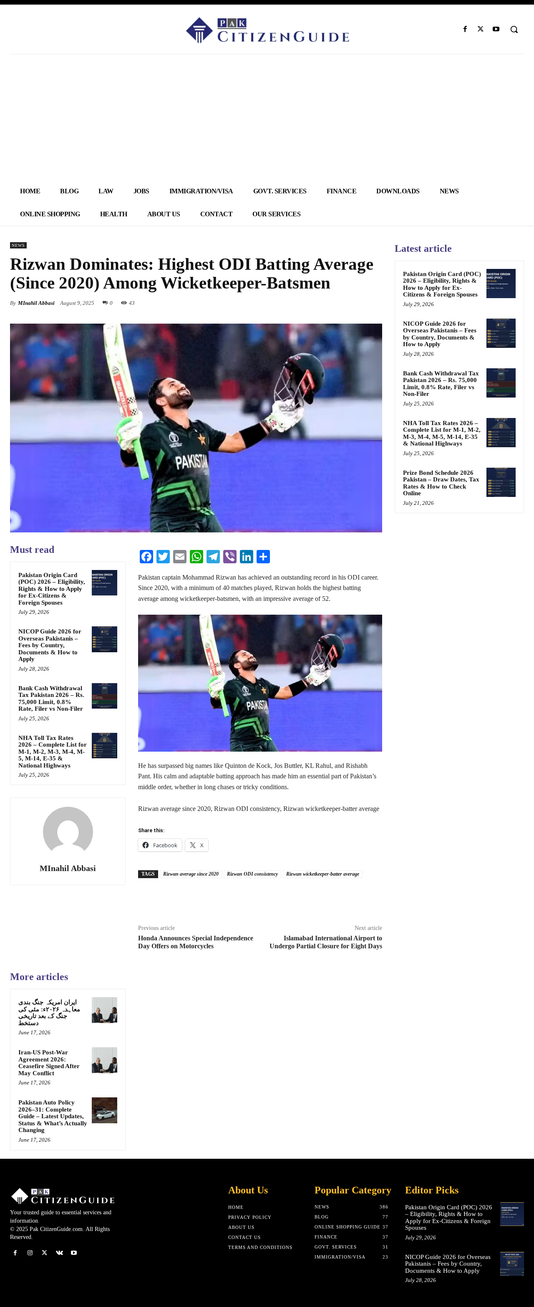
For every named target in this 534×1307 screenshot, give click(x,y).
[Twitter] (480, 29)
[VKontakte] (59, 1253)
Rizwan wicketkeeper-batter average (322, 874)
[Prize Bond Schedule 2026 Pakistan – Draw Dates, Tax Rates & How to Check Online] (501, 482)
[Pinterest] (354, 302)
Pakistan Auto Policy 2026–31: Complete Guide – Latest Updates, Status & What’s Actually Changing (52, 1116)
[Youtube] (496, 29)
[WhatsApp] (373, 302)
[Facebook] (465, 29)
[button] (514, 29)
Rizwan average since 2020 (191, 874)
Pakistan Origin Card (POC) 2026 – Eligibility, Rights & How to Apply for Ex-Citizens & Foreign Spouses (51, 589)
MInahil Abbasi (36, 303)
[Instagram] (30, 1253)
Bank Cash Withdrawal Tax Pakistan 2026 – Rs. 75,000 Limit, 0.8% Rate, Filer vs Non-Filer (51, 698)
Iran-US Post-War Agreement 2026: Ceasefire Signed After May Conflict (49, 1063)
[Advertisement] (267, 116)
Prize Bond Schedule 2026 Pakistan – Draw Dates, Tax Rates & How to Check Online (441, 483)
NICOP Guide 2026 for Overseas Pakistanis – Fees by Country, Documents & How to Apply (49, 645)
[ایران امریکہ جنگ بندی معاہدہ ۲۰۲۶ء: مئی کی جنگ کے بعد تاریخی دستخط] (105, 1010)
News (18, 245)
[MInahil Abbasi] (68, 832)
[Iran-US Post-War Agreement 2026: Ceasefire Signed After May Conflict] (105, 1060)
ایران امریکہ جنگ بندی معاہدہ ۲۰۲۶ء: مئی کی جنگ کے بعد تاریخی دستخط (49, 1012)
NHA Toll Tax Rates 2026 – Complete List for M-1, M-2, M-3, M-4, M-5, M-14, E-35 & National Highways (52, 752)
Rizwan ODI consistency (252, 874)
